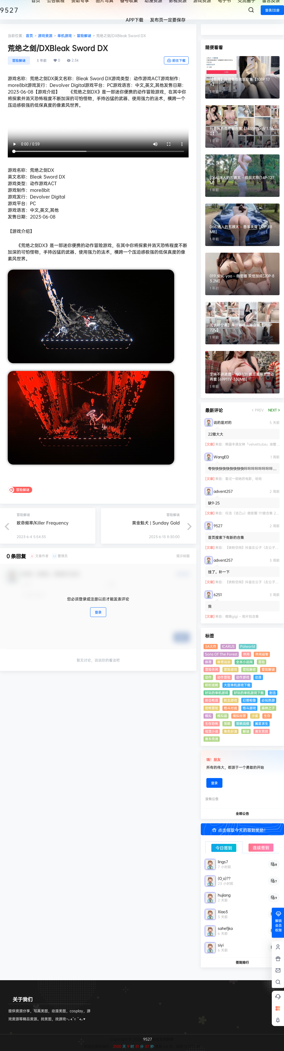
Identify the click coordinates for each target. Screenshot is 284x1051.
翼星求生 (261, 723)
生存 (267, 715)
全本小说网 (244, 661)
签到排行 (242, 962)
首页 (29, 35)
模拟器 (222, 715)
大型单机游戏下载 (237, 685)
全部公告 (242, 813)
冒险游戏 (230, 669)
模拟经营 (239, 715)
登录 (98, 612)
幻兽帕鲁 (249, 700)
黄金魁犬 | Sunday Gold (156, 523)
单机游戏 (64, 35)
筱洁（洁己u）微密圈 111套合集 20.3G (254, 513)
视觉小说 (211, 731)
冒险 (261, 661)
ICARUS (228, 646)
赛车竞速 (211, 738)
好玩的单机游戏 (216, 692)
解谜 (246, 731)
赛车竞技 (261, 731)
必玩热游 (268, 700)
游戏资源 (45, 35)
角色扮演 (230, 731)
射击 (272, 692)
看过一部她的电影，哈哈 (243, 478)
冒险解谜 (84, 35)
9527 (147, 1039)
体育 (208, 661)
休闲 (246, 654)
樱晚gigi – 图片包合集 (242, 616)
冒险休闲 (211, 669)
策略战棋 (242, 723)
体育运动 (223, 661)
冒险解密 (249, 669)
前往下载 (179, 60)
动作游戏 (242, 677)
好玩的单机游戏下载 (249, 692)
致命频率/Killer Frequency (43, 523)
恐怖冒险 (211, 708)
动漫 (258, 677)
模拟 (208, 715)
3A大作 (210, 646)
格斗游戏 (249, 708)
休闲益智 (261, 654)
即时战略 (211, 685)
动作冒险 (223, 677)
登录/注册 (272, 10)
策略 (227, 723)
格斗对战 (230, 708)
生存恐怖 (211, 723)
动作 (208, 677)
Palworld (247, 646)
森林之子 (268, 708)
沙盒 (255, 715)
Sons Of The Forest (221, 654)
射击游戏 (230, 700)
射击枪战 (211, 700)
